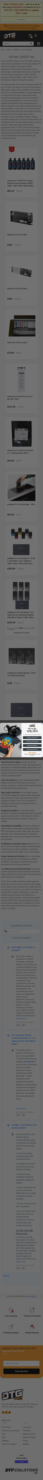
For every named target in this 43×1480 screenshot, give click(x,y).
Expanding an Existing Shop (32, 741)
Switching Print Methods (32, 745)
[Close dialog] (41, 724)
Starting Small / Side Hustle (32, 749)
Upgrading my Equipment (32, 737)
